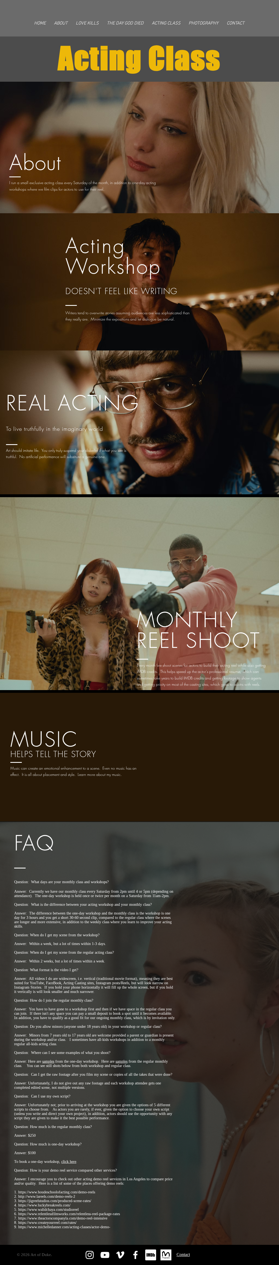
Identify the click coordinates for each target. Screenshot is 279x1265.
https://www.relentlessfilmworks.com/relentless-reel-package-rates (69, 1214)
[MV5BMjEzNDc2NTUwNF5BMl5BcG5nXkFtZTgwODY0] (150, 1254)
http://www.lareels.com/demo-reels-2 (46, 1196)
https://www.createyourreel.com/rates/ (47, 1223)
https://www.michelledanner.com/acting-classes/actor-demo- (64, 1227)
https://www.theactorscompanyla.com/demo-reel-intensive (62, 1218)
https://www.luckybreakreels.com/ (44, 1205)
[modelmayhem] (165, 1254)
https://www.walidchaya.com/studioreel (48, 1210)
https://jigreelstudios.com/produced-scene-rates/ (54, 1201)
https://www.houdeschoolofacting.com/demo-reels (56, 1192)
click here (68, 1162)
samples (48, 1061)
